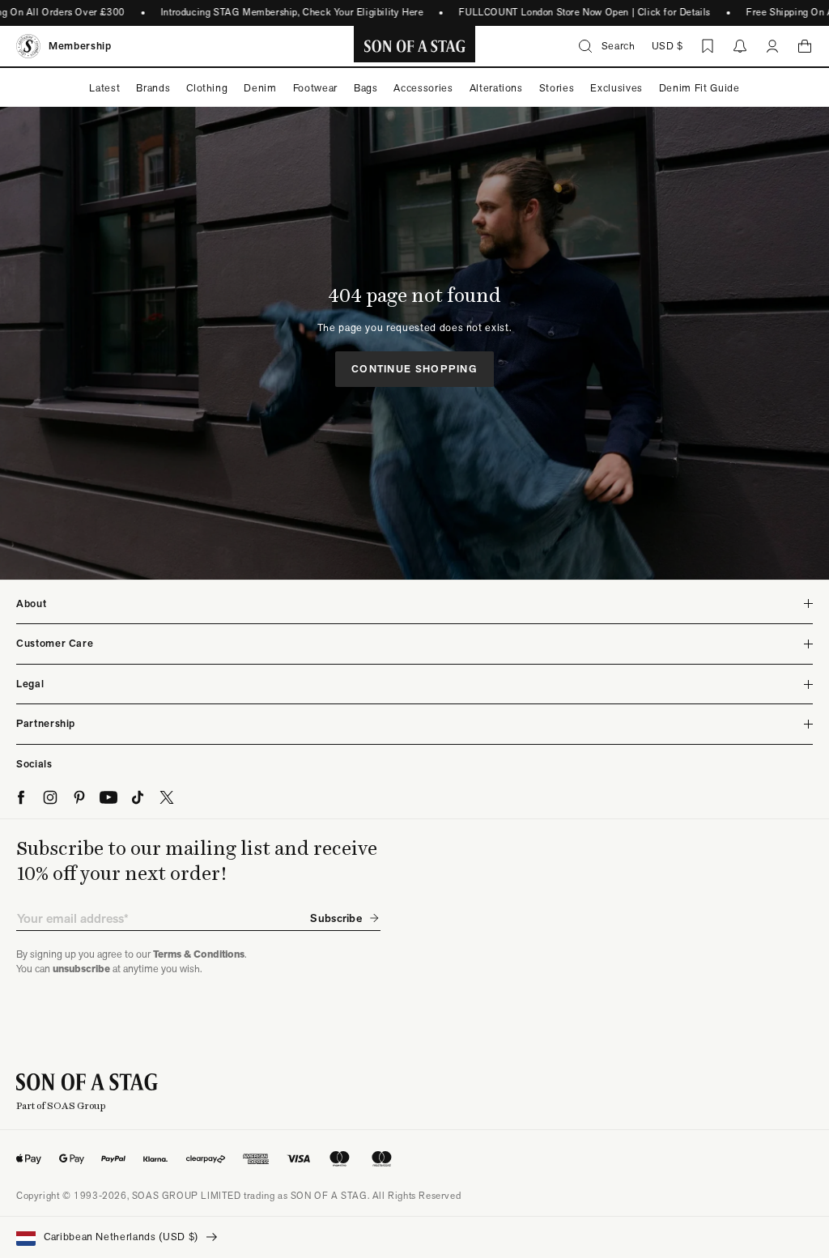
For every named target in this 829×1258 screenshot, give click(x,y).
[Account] (772, 46)
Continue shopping (414, 369)
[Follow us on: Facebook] (21, 797)
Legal (30, 684)
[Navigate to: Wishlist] (707, 46)
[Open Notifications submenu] (740, 46)
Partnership (45, 723)
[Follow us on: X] (167, 797)
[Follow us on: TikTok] (138, 797)
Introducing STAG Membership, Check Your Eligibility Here (282, 12)
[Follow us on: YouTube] (108, 797)
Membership (80, 46)
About (31, 603)
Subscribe (336, 918)
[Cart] (805, 46)
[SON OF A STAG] (415, 46)
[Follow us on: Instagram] (50, 797)
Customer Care (54, 643)
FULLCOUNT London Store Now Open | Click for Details (575, 12)
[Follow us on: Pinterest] (79, 797)
